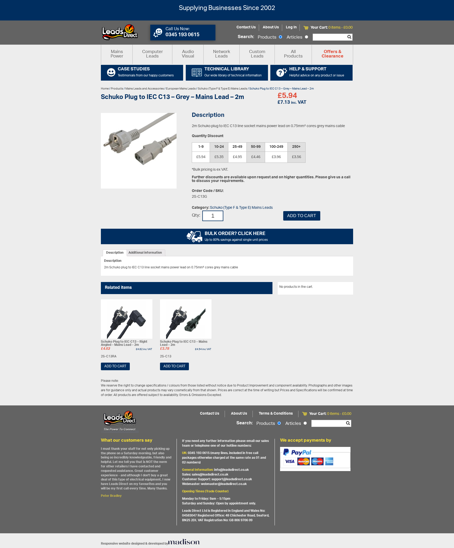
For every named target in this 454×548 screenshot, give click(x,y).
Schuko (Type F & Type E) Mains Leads (222, 88)
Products (267, 37)
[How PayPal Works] (315, 459)
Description (114, 253)
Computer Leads (152, 54)
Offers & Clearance (332, 54)
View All (343, 288)
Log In (291, 27)
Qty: (196, 215)
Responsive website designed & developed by (134, 543)
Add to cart (301, 215)
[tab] (115, 252)
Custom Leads (257, 54)
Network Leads (221, 54)
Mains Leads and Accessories (144, 88)
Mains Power (117, 54)
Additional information (145, 253)
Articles (295, 37)
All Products (293, 54)
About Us (271, 27)
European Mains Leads (181, 88)
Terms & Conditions (276, 414)
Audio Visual (188, 54)
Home (105, 88)
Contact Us (246, 27)
